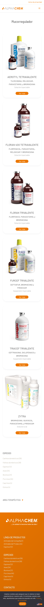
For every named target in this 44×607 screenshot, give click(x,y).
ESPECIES (8, 554)
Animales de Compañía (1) (13, 541)
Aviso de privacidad (35, 2)
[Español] (41, 604)
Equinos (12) (7, 467)
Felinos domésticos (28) (12, 462)
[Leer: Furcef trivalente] (22, 256)
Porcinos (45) (8, 479)
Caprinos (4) (7, 483)
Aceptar (22, 604)
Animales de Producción (13, 544)
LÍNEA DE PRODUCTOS (14, 537)
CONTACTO (9, 587)
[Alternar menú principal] (39, 8)
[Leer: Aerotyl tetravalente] (22, 52)
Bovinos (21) (7, 475)
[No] (41, 599)
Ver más (22, 93)
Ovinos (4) (6, 487)
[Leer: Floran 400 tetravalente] (22, 120)
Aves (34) (6, 471)
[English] (38, 604)
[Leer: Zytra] (22, 392)
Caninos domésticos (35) (12, 458)
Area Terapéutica (12, 500)
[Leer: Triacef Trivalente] (22, 324)
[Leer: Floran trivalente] (22, 188)
